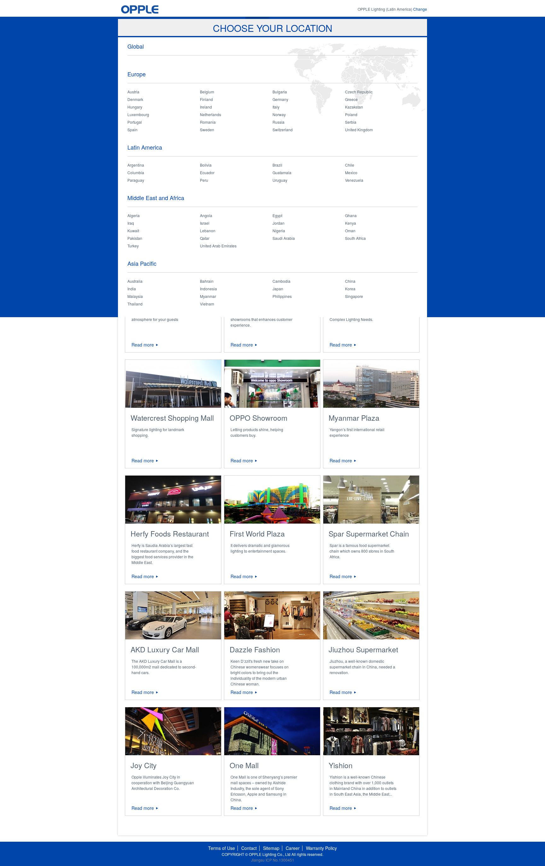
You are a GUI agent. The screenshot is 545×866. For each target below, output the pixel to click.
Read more (143, 344)
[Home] (151, 9)
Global (135, 46)
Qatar (204, 238)
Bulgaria (279, 91)
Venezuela (354, 180)
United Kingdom (359, 129)
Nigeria (278, 230)
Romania (208, 122)
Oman (350, 230)
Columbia (135, 172)
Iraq (130, 223)
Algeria (133, 215)
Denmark (135, 99)
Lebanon (207, 230)
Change (420, 9)
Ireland (206, 107)
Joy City (144, 765)
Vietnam (207, 303)
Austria (133, 91)
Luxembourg (138, 114)
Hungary (134, 107)
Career (293, 848)
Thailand (135, 303)
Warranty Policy (321, 848)
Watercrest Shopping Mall (172, 417)
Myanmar (208, 296)
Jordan (278, 223)
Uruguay (279, 180)
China (350, 281)
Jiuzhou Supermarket (363, 649)
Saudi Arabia (283, 238)
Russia (278, 122)
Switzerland (282, 129)
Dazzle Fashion (255, 649)
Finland (206, 99)
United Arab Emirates (218, 245)
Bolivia (206, 165)
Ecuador (207, 172)
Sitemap (271, 848)
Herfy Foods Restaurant (170, 533)
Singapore (354, 296)
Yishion (341, 765)
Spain (132, 129)
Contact (249, 848)
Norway (279, 114)
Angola (206, 215)
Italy (275, 107)
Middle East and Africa (155, 197)
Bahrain (207, 281)
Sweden (207, 129)
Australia (135, 281)
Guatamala (281, 172)
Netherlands (210, 114)
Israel (204, 223)
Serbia (350, 122)
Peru (204, 180)
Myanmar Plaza (354, 417)
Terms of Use (221, 848)
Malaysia (135, 296)
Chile (349, 165)
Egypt (277, 215)
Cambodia (281, 281)
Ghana (351, 215)
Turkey (133, 245)
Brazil (277, 165)
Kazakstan (354, 107)
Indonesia (208, 288)
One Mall (244, 765)
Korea (350, 288)
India (131, 288)
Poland (351, 114)
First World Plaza (257, 533)
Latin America (144, 147)
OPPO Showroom (258, 417)
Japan (277, 288)
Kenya (350, 223)
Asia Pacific (141, 263)
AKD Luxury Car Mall (165, 649)
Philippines (282, 296)
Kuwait (133, 230)
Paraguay (135, 180)
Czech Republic (358, 91)
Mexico (351, 172)
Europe (136, 74)
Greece (351, 99)
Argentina (135, 165)
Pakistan (134, 238)
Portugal (134, 122)
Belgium (207, 91)
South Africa (355, 238)
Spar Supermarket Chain (369, 533)
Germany (280, 99)
